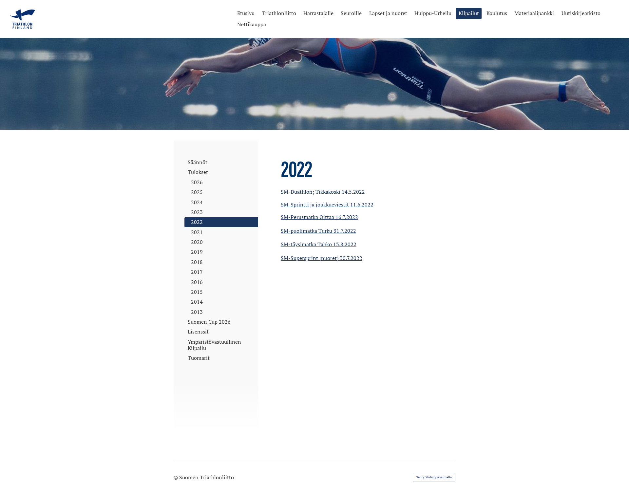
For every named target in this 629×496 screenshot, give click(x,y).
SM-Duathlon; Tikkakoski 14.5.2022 (323, 191)
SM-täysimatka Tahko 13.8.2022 (318, 244)
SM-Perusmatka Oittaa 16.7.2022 (319, 217)
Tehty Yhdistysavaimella (434, 477)
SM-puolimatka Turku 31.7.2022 (318, 230)
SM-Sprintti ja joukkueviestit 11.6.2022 (327, 204)
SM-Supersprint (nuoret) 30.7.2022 (321, 258)
